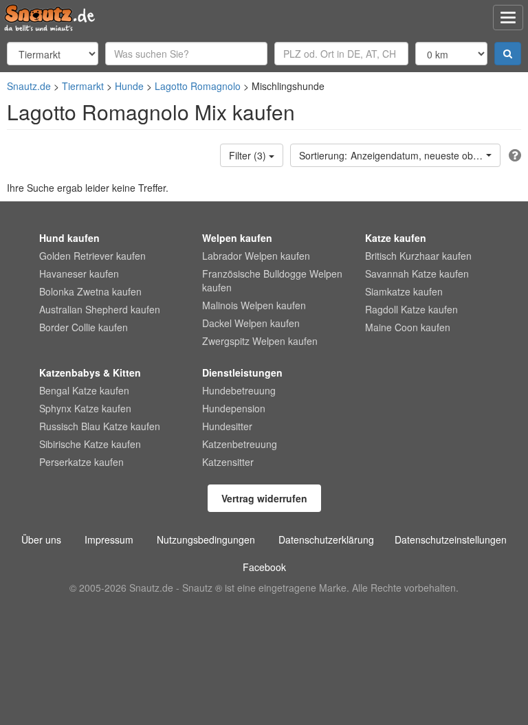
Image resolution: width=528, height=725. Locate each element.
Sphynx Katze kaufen (85, 408)
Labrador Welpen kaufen (256, 256)
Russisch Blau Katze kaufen (99, 426)
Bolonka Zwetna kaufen (90, 291)
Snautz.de (29, 86)
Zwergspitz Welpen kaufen (260, 341)
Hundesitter (227, 426)
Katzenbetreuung (239, 444)
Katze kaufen (395, 238)
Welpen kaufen (237, 238)
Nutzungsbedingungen (206, 539)
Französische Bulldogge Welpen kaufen (272, 280)
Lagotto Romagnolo (198, 86)
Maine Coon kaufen (407, 327)
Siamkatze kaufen (404, 291)
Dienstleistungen (242, 372)
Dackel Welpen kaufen (251, 323)
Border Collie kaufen (83, 327)
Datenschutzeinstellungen (451, 539)
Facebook (264, 567)
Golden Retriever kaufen (92, 256)
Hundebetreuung (239, 390)
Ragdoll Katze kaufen (411, 309)
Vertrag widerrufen (264, 498)
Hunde (129, 86)
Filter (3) (249, 155)
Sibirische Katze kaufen (90, 444)
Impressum (109, 539)
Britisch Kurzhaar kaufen (418, 256)
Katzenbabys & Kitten (90, 372)
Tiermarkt (83, 86)
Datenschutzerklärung (326, 539)
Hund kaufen (69, 238)
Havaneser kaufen (79, 273)
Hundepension (233, 408)
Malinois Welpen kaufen (254, 305)
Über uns (41, 539)
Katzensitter (228, 462)
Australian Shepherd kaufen (99, 309)
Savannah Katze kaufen (417, 273)
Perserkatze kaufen (81, 462)
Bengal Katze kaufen (84, 390)
